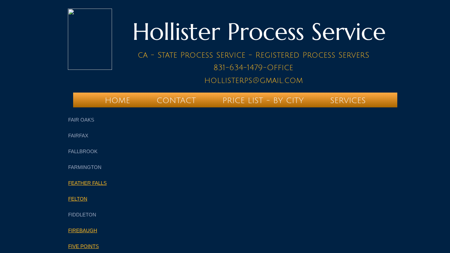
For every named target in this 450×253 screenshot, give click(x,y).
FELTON (77, 199)
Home (117, 100)
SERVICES (348, 100)
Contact (176, 100)
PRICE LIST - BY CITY (263, 100)
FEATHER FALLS (87, 183)
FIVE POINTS (83, 246)
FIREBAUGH (82, 230)
